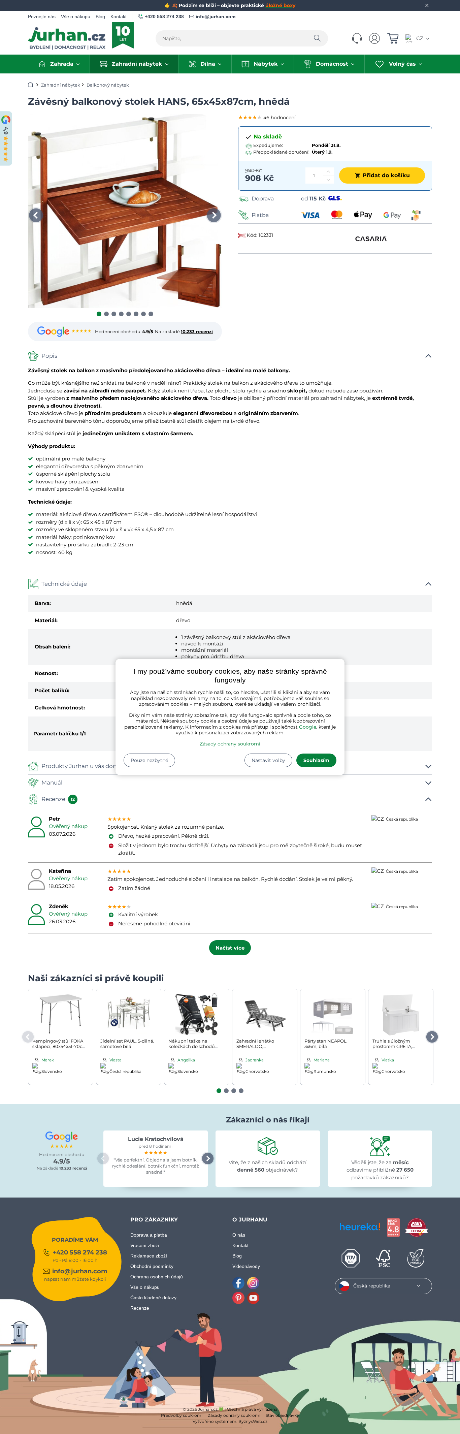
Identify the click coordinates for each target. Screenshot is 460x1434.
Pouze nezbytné (149, 760)
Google (307, 727)
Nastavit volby (268, 760)
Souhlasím (316, 760)
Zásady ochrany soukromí (230, 744)
